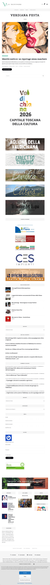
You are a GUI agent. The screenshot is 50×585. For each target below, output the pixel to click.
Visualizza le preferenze (25, 580)
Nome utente (7, 444)
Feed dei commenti (8, 424)
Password (7, 450)
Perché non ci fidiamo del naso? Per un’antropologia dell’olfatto (22, 349)
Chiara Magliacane (5, 66)
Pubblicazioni (33, 9)
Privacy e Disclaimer (20, 583)
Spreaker (38, 555)
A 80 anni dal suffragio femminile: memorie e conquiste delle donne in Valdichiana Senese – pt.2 (23, 357)
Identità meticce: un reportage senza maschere (24, 59)
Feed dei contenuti (8, 420)
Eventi (27, 9)
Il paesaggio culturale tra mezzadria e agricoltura (19, 380)
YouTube (30, 555)
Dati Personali (27, 548)
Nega (25, 576)
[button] (34, 564)
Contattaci (34, 548)
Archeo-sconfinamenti (11, 353)
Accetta (25, 573)
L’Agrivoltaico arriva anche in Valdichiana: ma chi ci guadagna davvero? (25, 392)
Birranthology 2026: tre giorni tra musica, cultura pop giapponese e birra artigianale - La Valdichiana (23, 366)
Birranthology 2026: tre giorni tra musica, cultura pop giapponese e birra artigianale (24, 338)
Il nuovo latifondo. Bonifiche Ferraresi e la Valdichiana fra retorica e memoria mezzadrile (23, 344)
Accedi (6, 417)
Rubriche (22, 9)
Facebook (14, 555)
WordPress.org (8, 427)
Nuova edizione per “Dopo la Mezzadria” (17, 375)
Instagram (22, 555)
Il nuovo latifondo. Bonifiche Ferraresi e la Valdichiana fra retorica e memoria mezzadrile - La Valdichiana (24, 373)
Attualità (16, 9)
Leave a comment (27, 66)
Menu (47, 4)
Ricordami (9, 455)
